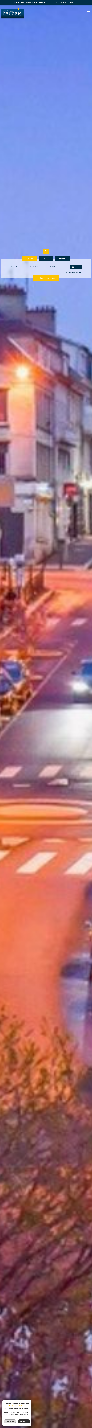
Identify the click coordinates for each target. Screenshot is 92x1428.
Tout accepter (24, 1421)
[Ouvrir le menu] (89, 11)
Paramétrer (10, 1421)
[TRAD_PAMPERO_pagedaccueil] (12, 18)
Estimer (62, 259)
